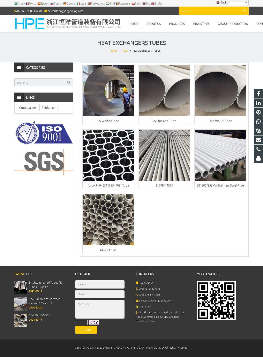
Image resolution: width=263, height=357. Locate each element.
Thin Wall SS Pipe (220, 120)
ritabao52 (144, 306)
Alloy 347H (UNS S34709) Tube (108, 185)
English (224, 2)
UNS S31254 (108, 249)
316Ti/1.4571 (164, 185)
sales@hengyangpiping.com (65, 11)
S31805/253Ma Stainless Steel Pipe (220, 185)
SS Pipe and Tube (164, 120)
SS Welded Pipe (108, 120)
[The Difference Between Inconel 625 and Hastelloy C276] (20, 309)
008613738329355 (149, 288)
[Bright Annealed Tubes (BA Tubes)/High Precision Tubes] (20, 293)
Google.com (27, 107)
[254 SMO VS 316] (20, 326)
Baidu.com (49, 107)
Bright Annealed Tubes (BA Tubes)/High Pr (46, 284)
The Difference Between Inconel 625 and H (45, 301)
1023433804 (146, 282)
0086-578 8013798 (29, 11)
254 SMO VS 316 (39, 315)
